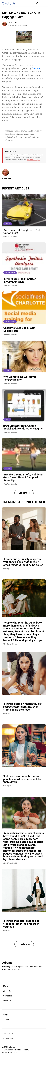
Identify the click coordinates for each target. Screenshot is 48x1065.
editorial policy (29, 137)
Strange (7, 224)
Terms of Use (8, 1033)
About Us (7, 991)
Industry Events (10, 273)
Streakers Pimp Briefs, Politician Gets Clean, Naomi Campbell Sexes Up (23, 477)
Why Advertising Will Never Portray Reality (19, 378)
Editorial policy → (33, 160)
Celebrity (7, 468)
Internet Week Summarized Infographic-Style (19, 280)
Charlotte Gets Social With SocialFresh (19, 329)
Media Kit (7, 1001)
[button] (43, 3)
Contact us (7, 996)
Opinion (7, 370)
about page (10, 140)
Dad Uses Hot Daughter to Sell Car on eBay (21, 232)
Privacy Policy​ (9, 1038)
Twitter (6, 1020)
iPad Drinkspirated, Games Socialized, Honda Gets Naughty (23, 427)
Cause (7, 419)
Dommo (36, 68)
